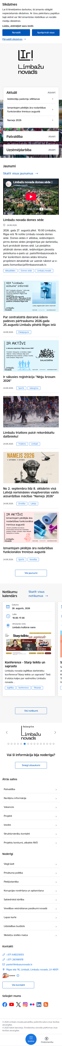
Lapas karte (10, 917)
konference (24, 687)
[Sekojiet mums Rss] (45, 1004)
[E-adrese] (8, 975)
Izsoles (7, 824)
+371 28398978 (14, 959)
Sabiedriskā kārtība (14, 899)
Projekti (8, 815)
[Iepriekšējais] (7, 732)
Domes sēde (26, 270)
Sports (21, 388)
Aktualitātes (10, 270)
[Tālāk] (55, 732)
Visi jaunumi (31, 572)
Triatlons (22, 444)
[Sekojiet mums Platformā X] (18, 1004)
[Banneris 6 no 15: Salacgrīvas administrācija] (31, 732)
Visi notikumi (31, 710)
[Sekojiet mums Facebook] (4, 1004)
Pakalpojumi (23, 332)
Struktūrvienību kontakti (17, 833)
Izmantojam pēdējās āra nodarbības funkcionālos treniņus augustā (28, 550)
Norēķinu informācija (15, 798)
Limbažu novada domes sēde (23, 220)
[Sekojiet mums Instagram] (25, 1004)
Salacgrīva (34, 388)
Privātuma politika (13, 872)
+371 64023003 (15, 954)
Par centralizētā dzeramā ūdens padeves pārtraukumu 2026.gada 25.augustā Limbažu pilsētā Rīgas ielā (29, 321)
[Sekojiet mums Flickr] (32, 1004)
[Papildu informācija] (18, 975)
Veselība (33, 559)
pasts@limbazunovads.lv (19, 964)
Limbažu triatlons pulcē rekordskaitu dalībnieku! (28, 434)
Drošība (21, 503)
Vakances (9, 806)
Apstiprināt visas (46, 32)
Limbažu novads (44, 270)
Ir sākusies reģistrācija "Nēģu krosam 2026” (29, 379)
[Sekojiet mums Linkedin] (39, 1004)
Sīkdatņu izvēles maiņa (16, 935)
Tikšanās (37, 687)
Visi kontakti (18, 984)
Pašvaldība (9, 789)
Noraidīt (16, 32)
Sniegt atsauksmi (31, 765)
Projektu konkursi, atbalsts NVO (21, 842)
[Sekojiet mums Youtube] (11, 1004)
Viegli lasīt (9, 863)
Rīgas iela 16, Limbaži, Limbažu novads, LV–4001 (32, 969)
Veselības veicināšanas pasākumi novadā (25, 908)
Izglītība (10, 687)
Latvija (33, 503)
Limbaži (34, 444)
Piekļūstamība (11, 881)
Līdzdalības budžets (14, 926)
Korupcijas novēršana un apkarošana (24, 890)
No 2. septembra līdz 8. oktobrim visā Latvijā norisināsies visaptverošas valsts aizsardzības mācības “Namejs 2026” (31, 492)
